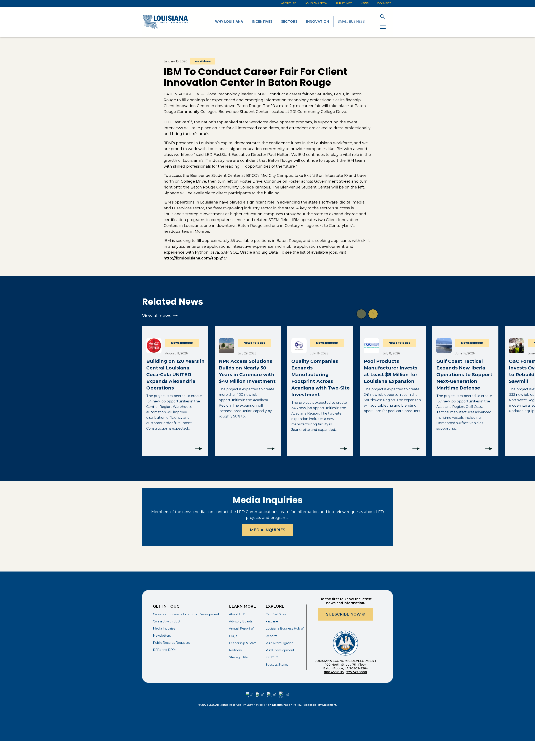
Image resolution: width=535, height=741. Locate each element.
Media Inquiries (267, 530)
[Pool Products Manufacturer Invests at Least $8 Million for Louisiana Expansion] (393, 391)
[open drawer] (382, 27)
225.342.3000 (356, 672)
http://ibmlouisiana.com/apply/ (195, 258)
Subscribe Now (349, 614)
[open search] (382, 16)
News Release (203, 61)
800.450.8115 (334, 672)
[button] (361, 314)
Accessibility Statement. (320, 704)
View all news (156, 315)
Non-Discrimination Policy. (283, 704)
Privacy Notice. (253, 704)
